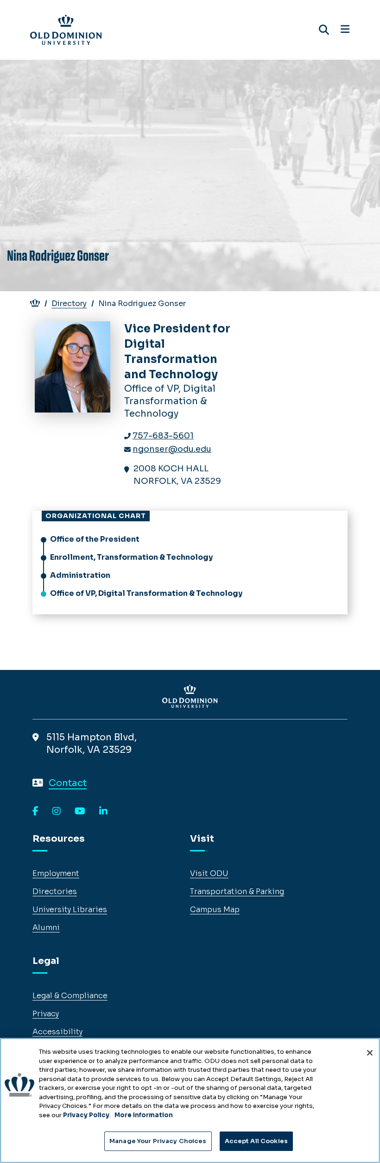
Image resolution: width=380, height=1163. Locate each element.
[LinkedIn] (103, 811)
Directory (69, 303)
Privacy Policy (86, 1115)
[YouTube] (80, 811)
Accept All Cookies (256, 1141)
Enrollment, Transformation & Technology (131, 557)
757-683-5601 (163, 436)
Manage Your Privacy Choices (158, 1141)
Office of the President (94, 539)
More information (143, 1115)
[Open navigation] (345, 30)
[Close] (370, 1053)
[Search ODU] (324, 30)
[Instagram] (56, 811)
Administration (80, 575)
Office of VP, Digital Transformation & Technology (146, 593)
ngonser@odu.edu (172, 449)
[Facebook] (35, 811)
